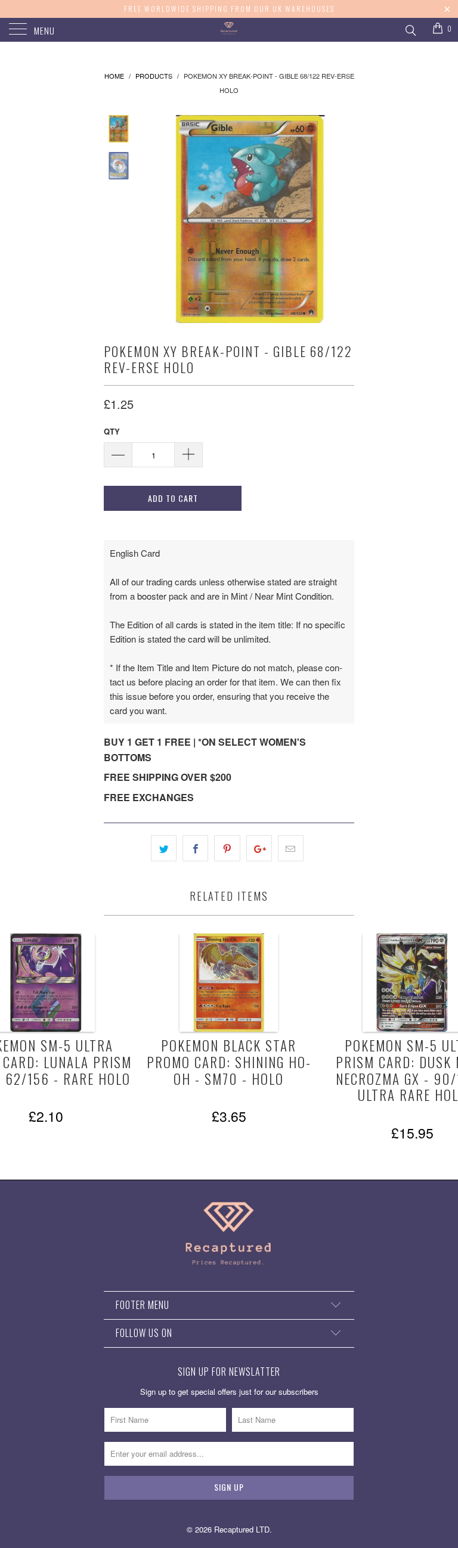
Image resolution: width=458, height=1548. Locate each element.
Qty (112, 431)
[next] (343, 219)
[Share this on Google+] (259, 848)
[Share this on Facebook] (195, 848)
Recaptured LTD (242, 1529)
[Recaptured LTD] (229, 30)
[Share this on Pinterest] (227, 848)
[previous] (157, 219)
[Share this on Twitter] (164, 848)
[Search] (410, 28)
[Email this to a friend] (291, 848)
